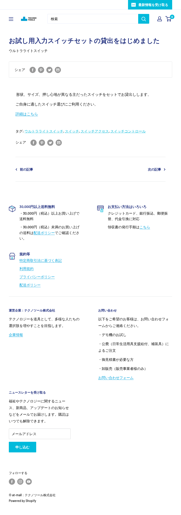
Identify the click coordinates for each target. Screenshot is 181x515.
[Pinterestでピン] (41, 69)
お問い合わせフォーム (116, 377)
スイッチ (72, 131)
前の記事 (26, 169)
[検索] (143, 19)
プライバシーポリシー (37, 277)
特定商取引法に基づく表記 (40, 260)
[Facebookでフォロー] (12, 481)
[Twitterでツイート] (49, 69)
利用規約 (26, 268)
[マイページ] (159, 18)
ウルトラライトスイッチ (28, 50)
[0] (168, 18)
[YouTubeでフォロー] (29, 481)
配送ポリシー (44, 233)
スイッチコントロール (128, 131)
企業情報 (16, 334)
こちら (145, 227)
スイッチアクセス (95, 131)
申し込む (22, 447)
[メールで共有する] (58, 69)
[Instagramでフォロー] (20, 481)
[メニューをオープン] (11, 19)
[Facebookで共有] (33, 69)
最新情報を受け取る (153, 5)
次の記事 (154, 169)
